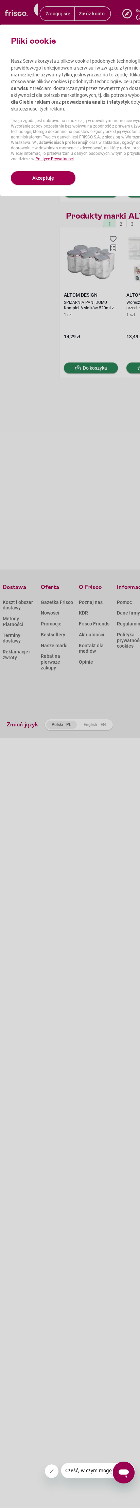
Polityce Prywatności (54, 159)
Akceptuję (43, 178)
